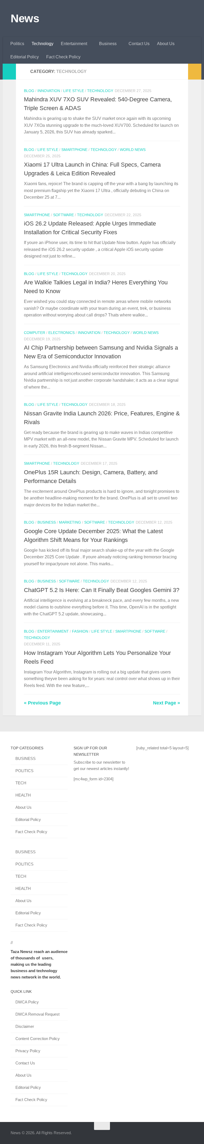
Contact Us (139, 43)
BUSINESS (25, 758)
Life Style (73, 91)
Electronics (61, 332)
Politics (17, 43)
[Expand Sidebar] (9, 72)
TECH (20, 783)
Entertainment (74, 43)
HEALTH (23, 795)
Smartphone (74, 149)
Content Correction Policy (37, 1038)
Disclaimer (24, 1026)
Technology (42, 43)
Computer (34, 332)
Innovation (48, 91)
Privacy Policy (27, 1051)
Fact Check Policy (63, 57)
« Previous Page (42, 703)
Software (63, 215)
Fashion (80, 631)
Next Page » (166, 703)
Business (108, 43)
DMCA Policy (27, 1002)
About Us (166, 43)
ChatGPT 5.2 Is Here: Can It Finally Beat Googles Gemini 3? (101, 590)
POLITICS (24, 770)
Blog (29, 91)
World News (133, 149)
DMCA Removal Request (37, 1014)
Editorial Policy (24, 57)
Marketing (70, 522)
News (25, 18)
